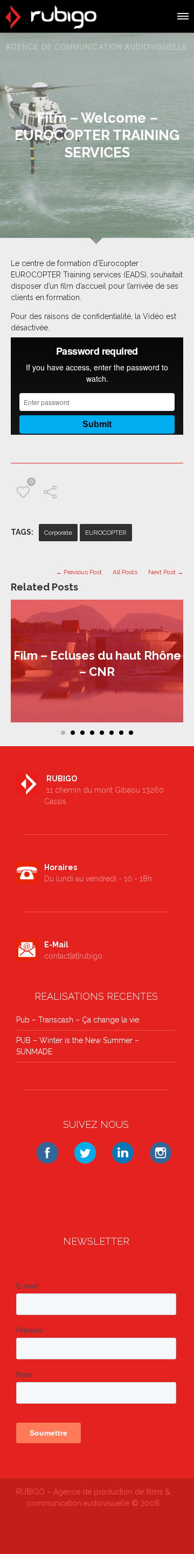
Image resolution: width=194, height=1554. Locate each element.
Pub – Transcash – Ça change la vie (77, 1019)
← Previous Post (79, 572)
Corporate (58, 532)
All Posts (125, 572)
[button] (182, 14)
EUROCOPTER (106, 532)
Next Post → (165, 572)
